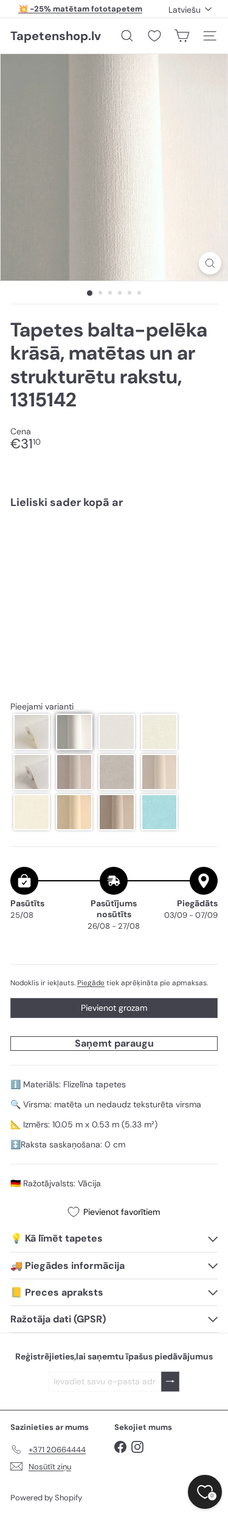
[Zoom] (210, 263)
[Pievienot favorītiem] (201, 543)
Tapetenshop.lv (55, 36)
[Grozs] (182, 35)
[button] (31, 732)
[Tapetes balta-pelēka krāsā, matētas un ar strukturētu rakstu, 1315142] (114, 559)
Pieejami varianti (42, 707)
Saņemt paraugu (114, 1043)
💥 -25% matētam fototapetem (80, 9)
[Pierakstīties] (170, 1382)
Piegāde (91, 983)
